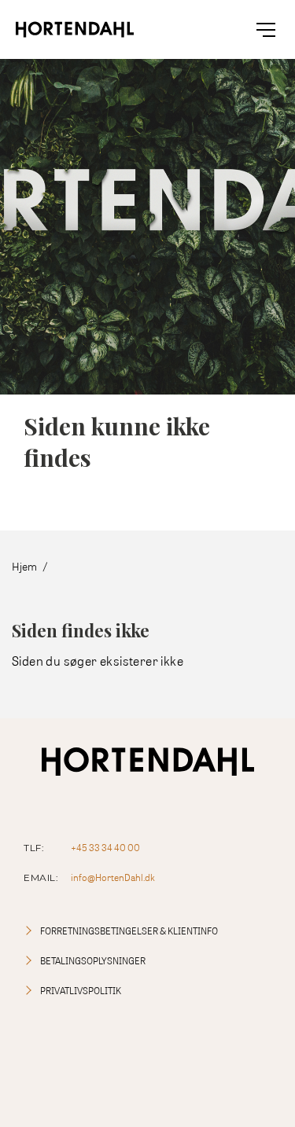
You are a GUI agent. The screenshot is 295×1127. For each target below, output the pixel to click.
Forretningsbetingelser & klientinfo (129, 931)
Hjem (24, 566)
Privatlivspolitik (80, 991)
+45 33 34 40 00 (105, 848)
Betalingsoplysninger (93, 961)
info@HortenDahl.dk (113, 877)
